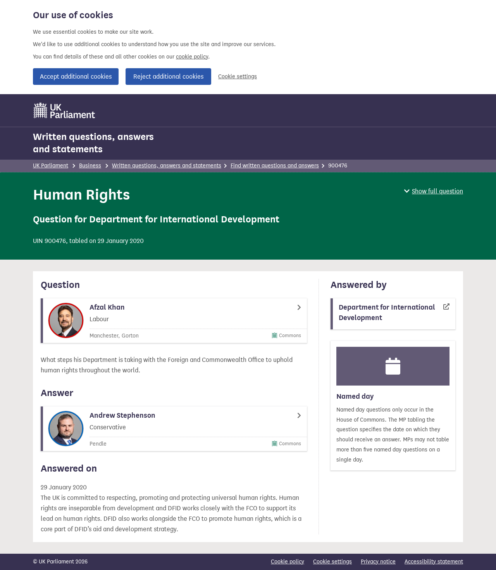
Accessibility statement (434, 561)
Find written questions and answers (275, 165)
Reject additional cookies (168, 76)
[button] (433, 191)
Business (90, 165)
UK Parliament (50, 165)
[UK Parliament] (64, 110)
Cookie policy (287, 561)
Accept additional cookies (76, 76)
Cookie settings (237, 76)
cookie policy (192, 56)
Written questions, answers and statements (93, 143)
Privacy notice (378, 561)
